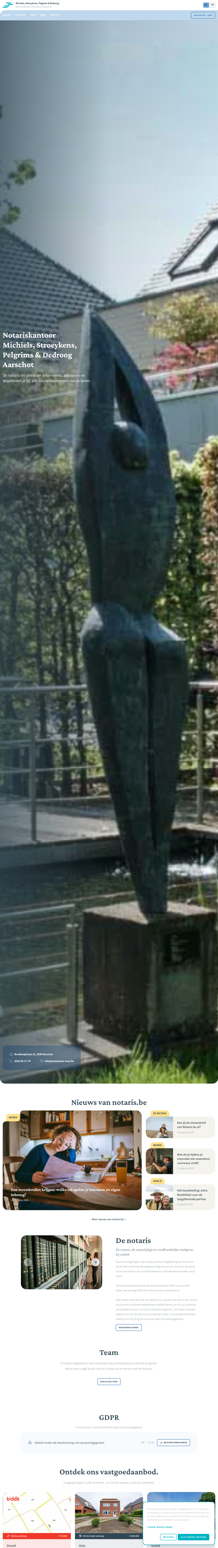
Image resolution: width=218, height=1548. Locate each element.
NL (206, 4)
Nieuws (7, 15)
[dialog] (179, 1523)
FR (212, 4)
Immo (43, 15)
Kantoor (20, 15)
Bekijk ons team (109, 1381)
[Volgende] (95, 1262)
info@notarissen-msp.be (59, 1061)
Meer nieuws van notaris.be (108, 1219)
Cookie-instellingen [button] (159, 1527)
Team (33, 15)
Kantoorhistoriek (129, 1327)
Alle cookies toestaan (193, 1537)
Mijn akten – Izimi (203, 15)
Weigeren (168, 1537)
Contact (55, 15)
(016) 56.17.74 (22, 1061)
